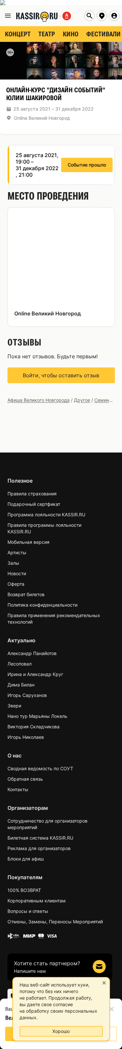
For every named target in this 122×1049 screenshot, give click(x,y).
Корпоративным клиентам (36, 900)
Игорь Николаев (25, 737)
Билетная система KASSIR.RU (40, 838)
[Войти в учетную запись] (114, 15)
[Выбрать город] (102, 15)
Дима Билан (20, 684)
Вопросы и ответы (27, 911)
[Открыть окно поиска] (89, 15)
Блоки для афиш (25, 859)
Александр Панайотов (32, 653)
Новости (16, 573)
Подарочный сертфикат (33, 504)
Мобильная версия (28, 542)
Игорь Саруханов (27, 695)
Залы (13, 563)
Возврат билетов (26, 594)
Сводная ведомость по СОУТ (40, 768)
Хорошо (61, 1031)
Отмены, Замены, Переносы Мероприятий (55, 921)
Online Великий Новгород (42, 118)
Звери (14, 705)
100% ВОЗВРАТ (24, 890)
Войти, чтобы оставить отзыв (61, 375)
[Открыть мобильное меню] (8, 16)
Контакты (17, 789)
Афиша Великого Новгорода (38, 400)
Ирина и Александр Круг (35, 674)
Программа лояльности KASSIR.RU (46, 514)
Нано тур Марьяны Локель (37, 716)
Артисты (16, 552)
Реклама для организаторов (39, 848)
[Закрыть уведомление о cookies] (104, 983)
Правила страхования (32, 493)
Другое (82, 400)
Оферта (15, 584)
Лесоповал (19, 664)
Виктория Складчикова (33, 726)
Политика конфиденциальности (42, 605)
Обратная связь (25, 779)
